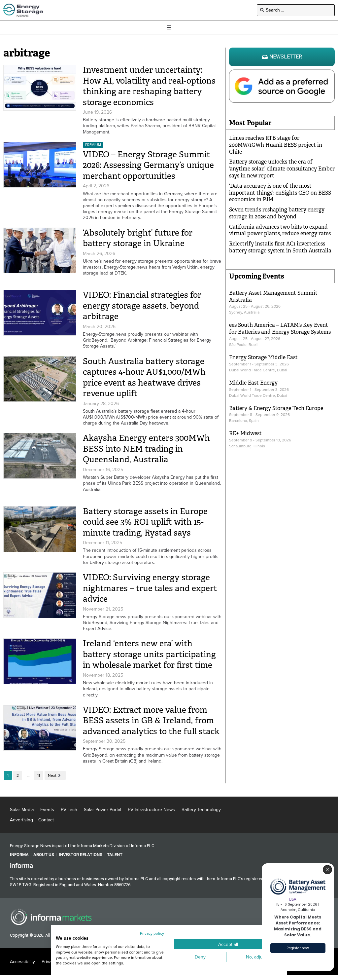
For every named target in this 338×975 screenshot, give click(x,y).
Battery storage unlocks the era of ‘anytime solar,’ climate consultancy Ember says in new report (282, 168)
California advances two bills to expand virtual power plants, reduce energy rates (280, 230)
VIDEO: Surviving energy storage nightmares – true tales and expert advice (150, 588)
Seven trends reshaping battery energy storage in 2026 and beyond (276, 213)
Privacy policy (152, 933)
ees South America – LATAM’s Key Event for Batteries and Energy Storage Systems (280, 328)
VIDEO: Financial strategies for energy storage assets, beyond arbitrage (142, 305)
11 (38, 775)
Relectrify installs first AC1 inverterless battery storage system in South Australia (280, 247)
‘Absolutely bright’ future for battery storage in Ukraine (137, 238)
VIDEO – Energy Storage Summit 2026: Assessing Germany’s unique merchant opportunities (148, 165)
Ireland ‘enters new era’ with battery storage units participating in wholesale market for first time (149, 654)
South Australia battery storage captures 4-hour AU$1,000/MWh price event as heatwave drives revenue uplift (144, 377)
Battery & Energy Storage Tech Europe (276, 408)
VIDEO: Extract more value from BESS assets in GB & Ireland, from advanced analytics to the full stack (151, 720)
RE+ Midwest (245, 433)
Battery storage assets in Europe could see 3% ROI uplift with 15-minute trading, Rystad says (145, 522)
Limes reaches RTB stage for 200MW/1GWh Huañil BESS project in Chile (275, 144)
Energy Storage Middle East (263, 357)
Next (52, 775)
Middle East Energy (253, 382)
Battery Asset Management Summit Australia (273, 296)
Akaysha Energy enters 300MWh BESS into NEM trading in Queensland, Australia (146, 449)
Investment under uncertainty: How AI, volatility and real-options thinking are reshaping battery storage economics (149, 86)
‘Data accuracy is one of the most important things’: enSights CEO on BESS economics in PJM (280, 192)
